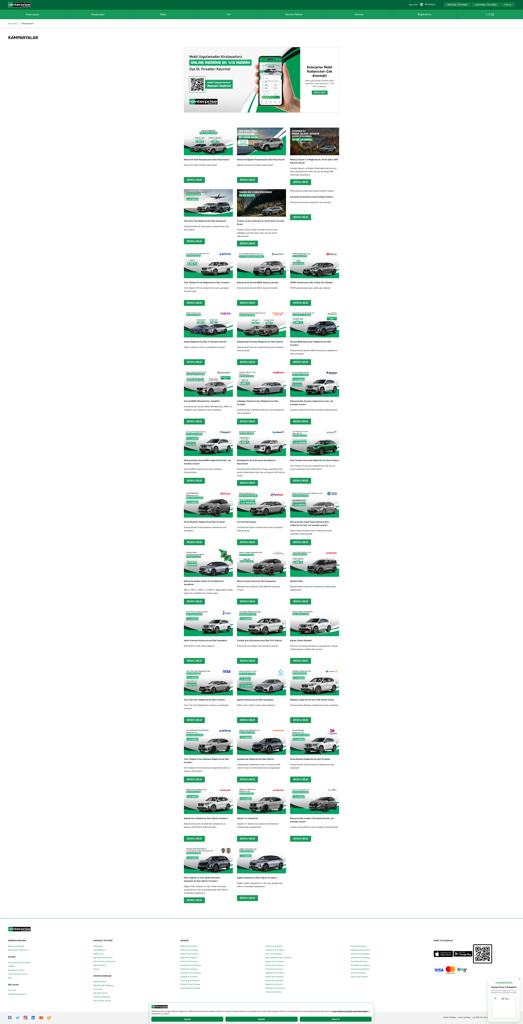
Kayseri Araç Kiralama (275, 961)
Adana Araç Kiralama (188, 946)
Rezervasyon (32, 14)
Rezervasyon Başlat (16, 946)
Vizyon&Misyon (99, 950)
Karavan (359, 14)
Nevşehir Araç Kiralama (275, 988)
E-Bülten (11, 966)
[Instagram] (25, 1017)
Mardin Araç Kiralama (274, 980)
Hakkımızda (97, 946)
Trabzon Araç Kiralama (360, 969)
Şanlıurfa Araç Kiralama (360, 957)
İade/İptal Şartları (100, 993)
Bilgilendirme (424, 14)
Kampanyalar (98, 14)
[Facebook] (10, 1017)
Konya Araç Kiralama (274, 969)
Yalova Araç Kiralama (359, 976)
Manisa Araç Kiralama (274, 976)
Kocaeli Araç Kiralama (275, 965)
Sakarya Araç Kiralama (360, 950)
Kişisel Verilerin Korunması (104, 961)
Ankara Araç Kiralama (189, 950)
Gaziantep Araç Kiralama (190, 988)
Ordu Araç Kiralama (274, 992)
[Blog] (49, 1017)
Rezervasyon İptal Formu (18, 950)
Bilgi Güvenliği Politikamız (103, 985)
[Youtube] (41, 1017)
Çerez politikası (465, 1017)
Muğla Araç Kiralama (274, 984)
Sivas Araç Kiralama (359, 961)
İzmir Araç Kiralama (274, 954)
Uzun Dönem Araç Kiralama (19, 962)
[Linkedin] (33, 1017)
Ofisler (163, 14)
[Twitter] (17, 1017)
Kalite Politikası (99, 965)
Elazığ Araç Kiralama (188, 976)
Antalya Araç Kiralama (189, 954)
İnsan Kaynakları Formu (18, 974)
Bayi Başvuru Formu (16, 970)
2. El (488, 14)
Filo (229, 14)
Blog (10, 977)
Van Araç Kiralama (358, 973)
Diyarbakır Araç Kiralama (190, 973)
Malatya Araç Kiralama (275, 973)
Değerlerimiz (98, 954)
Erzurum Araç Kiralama (190, 980)
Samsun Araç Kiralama (360, 954)
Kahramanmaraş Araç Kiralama (278, 957)
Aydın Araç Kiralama (188, 957)
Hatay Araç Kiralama (274, 946)
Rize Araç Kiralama (358, 946)
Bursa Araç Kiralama (188, 961)
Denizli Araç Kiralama (189, 969)
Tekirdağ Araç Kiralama (360, 965)
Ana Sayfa (12, 23)
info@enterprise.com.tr (17, 994)
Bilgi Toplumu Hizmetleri (103, 957)
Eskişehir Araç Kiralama (190, 984)
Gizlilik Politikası (99, 981)
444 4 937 (12, 990)
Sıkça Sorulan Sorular (102, 1000)
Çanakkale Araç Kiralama (190, 965)
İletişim (96, 969)
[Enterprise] (19, 4)
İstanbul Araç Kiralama (275, 950)
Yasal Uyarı (98, 989)
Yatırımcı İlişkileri (294, 14)
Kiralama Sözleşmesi (101, 997)
